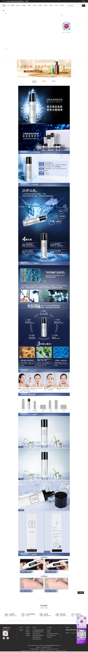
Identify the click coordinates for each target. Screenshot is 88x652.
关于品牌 (34, 5)
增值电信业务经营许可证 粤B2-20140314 (47, 650)
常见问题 (21, 630)
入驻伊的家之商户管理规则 (52, 633)
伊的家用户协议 (58, 645)
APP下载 (56, 5)
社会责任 (51, 5)
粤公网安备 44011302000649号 (61, 650)
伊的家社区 (49, 637)
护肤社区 (62, 5)
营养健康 (23, 5)
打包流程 (28, 631)
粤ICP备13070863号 (34, 650)
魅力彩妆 (18, 5)
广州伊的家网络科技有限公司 (46, 647)
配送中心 (28, 630)
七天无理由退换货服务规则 (38, 630)
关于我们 (49, 630)
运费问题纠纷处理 (36, 637)
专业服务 (40, 5)
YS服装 (29, 5)
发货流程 (28, 633)
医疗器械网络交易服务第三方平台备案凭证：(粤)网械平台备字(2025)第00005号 (44, 649)
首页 (8, 5)
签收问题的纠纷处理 (36, 639)
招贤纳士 (49, 631)
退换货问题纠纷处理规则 (37, 635)
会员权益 (45, 5)
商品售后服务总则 (36, 633)
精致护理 (12, 5)
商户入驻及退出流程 (51, 635)
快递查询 (28, 635)
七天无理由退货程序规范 (37, 631)
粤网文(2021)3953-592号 (25, 650)
